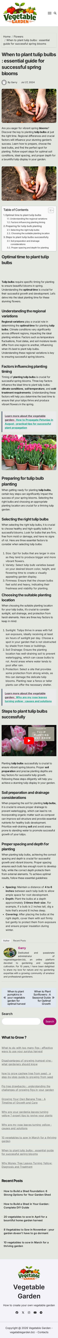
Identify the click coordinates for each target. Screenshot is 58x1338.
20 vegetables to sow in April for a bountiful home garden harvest (25, 1218)
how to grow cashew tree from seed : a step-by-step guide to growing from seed (27, 1075)
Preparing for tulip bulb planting (24, 226)
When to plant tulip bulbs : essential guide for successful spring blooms (28, 1152)
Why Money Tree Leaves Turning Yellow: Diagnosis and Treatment (27, 1165)
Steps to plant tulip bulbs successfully (27, 237)
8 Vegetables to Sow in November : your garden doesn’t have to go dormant (29, 1231)
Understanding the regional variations (28, 218)
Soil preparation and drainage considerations (25, 243)
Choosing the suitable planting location (30, 233)
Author (6, 940)
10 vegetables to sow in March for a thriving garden (29, 1139)
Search (7, 1014)
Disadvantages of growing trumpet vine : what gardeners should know (27, 1062)
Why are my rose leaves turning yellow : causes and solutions (27, 1126)
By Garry (12, 82)
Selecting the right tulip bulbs (25, 230)
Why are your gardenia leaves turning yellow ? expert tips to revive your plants (27, 1113)
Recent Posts (19, 940)
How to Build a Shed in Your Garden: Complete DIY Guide (26, 1205)
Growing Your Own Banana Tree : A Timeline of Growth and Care (24, 1100)
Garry (22, 948)
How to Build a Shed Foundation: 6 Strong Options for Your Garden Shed (27, 1192)
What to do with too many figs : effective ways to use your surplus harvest (27, 1049)
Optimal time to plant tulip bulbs (23, 215)
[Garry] (10, 952)
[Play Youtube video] (29, 740)
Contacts (43, 1332)
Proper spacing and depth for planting (30, 247)
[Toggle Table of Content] (49, 210)
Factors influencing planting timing (28, 222)
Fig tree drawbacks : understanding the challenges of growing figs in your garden (28, 1088)
